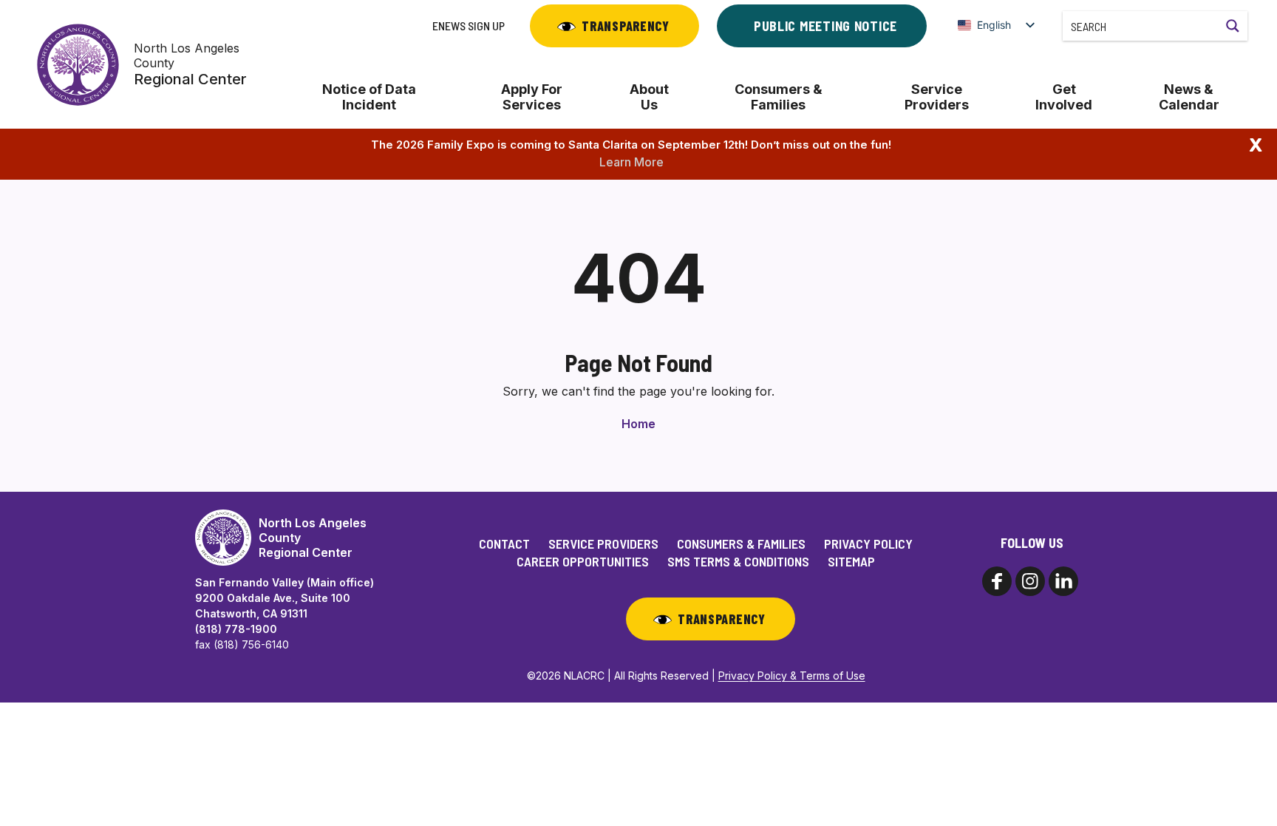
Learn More (631, 162)
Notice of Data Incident (369, 96)
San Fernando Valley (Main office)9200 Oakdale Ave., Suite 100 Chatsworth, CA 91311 (284, 598)
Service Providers (937, 96)
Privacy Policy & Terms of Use (791, 675)
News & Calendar (1189, 96)
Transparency (626, 26)
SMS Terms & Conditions (738, 561)
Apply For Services (531, 96)
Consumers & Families (779, 96)
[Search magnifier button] (1232, 26)
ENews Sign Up (468, 25)
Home (638, 423)
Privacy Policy (868, 543)
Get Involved (1063, 96)
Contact (504, 543)
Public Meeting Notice (825, 26)
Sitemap (851, 561)
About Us (649, 96)
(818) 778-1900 (236, 629)
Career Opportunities (583, 561)
